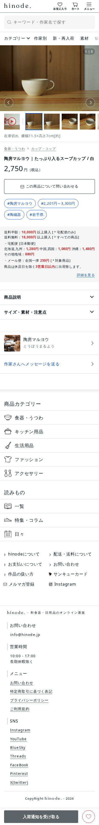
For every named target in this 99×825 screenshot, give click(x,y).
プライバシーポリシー (29, 700)
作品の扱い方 (21, 574)
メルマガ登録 (22, 584)
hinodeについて (24, 554)
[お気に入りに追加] (88, 816)
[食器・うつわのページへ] (49, 417)
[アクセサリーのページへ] (49, 473)
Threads (18, 756)
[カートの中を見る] (76, 6)
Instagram (65, 584)
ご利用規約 (19, 708)
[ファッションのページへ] (49, 459)
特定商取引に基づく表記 (31, 691)
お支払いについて (25, 564)
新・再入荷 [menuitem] (63, 38)
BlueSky (17, 747)
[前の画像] (8, 102)
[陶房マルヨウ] (49, 343)
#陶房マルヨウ (19, 203)
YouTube (18, 738)
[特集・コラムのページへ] (49, 520)
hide (17, 6)
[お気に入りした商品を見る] (60, 6)
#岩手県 (36, 214)
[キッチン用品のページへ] (49, 431)
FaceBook (19, 764)
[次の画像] (90, 102)
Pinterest (19, 773)
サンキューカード (71, 574)
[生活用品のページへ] (49, 445)
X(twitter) (19, 782)
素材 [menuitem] (84, 38)
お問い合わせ (66, 564)
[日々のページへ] (49, 534)
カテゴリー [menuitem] (14, 38)
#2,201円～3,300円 (58, 203)
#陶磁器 (14, 214)
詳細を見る (86, 275)
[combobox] (49, 22)
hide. (46, 612)
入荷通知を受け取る (41, 816)
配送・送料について (73, 554)
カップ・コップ (43, 148)
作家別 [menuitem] (40, 38)
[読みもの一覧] (49, 506)
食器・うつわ (14, 148)
